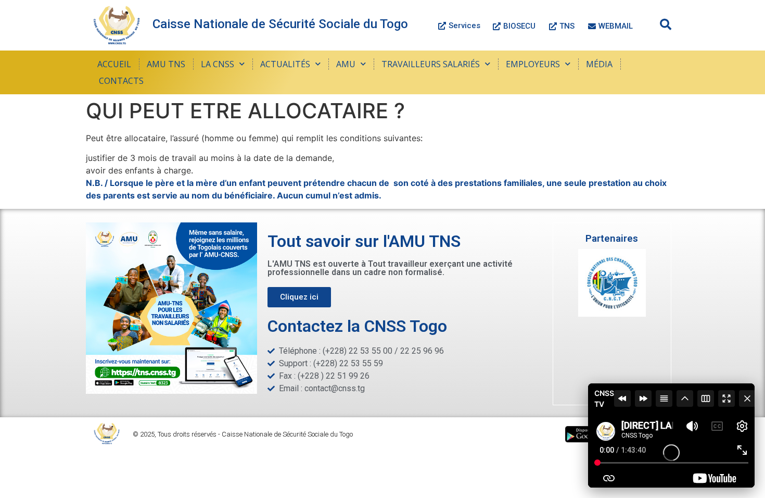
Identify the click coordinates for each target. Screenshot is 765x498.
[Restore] (685, 398)
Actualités (285, 64)
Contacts (121, 80)
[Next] (643, 398)
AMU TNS (166, 64)
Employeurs (533, 64)
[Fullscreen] (726, 398)
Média (599, 64)
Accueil (114, 64)
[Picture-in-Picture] (705, 398)
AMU (345, 64)
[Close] (747, 398)
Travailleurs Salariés (430, 64)
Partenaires (611, 238)
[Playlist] (664, 398)
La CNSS (217, 64)
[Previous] (622, 398)
